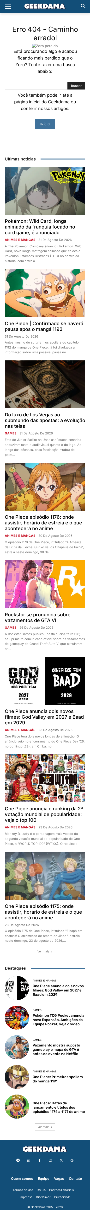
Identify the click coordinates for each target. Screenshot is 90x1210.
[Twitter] (61, 1160)
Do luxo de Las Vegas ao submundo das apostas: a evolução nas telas (45, 420)
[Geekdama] (45, 7)
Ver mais (43, 951)
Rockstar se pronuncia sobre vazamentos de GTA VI (38, 617)
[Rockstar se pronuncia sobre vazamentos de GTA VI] (45, 584)
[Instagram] (50, 1160)
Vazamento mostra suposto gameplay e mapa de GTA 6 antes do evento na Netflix (56, 1049)
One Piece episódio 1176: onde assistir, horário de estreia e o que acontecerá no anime (43, 522)
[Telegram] (18, 1160)
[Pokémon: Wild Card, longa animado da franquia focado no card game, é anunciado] (45, 191)
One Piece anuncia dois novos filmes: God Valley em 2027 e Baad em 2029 (44, 717)
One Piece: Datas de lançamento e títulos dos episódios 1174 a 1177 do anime (59, 1107)
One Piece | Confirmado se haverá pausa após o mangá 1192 (44, 326)
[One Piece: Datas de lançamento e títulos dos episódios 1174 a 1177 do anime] (17, 1107)
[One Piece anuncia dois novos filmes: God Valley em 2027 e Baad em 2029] (45, 681)
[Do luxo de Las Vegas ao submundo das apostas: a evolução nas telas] (45, 384)
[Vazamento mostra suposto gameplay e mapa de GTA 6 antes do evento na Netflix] (17, 1047)
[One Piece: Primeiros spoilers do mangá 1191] (17, 1077)
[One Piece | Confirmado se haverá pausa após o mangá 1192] (45, 293)
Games (11, 433)
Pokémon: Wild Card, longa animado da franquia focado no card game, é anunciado (40, 226)
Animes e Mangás (20, 239)
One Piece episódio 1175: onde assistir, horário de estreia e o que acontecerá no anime (43, 912)
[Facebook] (40, 1160)
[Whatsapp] (29, 1160)
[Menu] (8, 6)
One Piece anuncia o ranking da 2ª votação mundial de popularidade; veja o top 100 (44, 814)
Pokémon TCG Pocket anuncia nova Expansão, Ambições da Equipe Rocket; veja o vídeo (58, 1019)
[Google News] (72, 1160)
